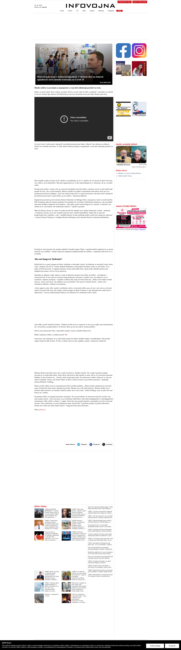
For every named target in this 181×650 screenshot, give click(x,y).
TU (66, 335)
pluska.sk (42, 410)
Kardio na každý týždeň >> (139, 167)
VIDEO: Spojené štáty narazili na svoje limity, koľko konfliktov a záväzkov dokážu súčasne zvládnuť (100, 570)
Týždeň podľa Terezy (125, 176)
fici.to (136, 229)
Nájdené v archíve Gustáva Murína (129, 173)
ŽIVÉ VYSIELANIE (139, 2)
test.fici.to (142, 229)
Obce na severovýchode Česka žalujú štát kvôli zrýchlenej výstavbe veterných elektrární (100, 557)
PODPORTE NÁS (124, 2)
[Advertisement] (90, 26)
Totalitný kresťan (123, 165)
